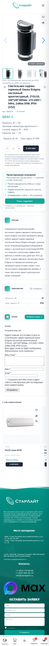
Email (8, 373)
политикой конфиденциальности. (27, 628)
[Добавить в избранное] (36, 410)
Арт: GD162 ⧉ (7, 112)
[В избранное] (43, 17)
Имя (7, 369)
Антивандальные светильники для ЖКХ (23, 80)
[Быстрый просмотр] (36, 421)
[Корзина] (15, 640)
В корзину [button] (14, 464)
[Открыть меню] (43, 5)
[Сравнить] (43, 22)
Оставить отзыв (33, 317)
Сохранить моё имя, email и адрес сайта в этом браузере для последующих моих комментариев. (24, 382)
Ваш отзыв (10, 355)
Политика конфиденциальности (15, 559)
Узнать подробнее (25, 201)
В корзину (31, 148)
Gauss (4, 80)
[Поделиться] (4, 87)
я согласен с (23, 628)
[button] (43, 40)
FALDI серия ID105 (13, 450)
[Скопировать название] (45, 87)
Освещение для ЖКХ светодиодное (16, 83)
